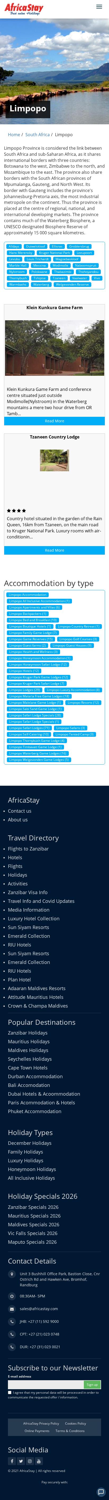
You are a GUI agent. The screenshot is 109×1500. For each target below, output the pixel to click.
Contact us (19, 811)
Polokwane (39, 271)
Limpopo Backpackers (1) (27, 613)
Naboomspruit (85, 265)
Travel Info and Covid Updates (41, 901)
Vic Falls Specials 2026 (32, 1233)
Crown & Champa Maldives (38, 1006)
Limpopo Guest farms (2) (27, 645)
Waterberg (41, 284)
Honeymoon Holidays (32, 1169)
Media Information (28, 910)
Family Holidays (25, 1152)
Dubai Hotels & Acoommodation (44, 1094)
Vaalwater (79, 278)
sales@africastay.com (39, 1308)
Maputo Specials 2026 (32, 1242)
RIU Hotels (19, 944)
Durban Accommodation (35, 1076)
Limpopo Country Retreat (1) (78, 626)
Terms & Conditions (70, 1431)
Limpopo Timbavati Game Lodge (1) (35, 747)
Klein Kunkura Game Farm (54, 307)
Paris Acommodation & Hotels (41, 1102)
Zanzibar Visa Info (28, 892)
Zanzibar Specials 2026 (33, 1207)
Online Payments (37, 1431)
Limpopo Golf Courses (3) (78, 639)
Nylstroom (17, 271)
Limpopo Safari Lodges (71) (29, 728)
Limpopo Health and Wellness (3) (33, 652)
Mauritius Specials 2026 (34, 1216)
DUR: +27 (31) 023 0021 (40, 1346)
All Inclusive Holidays (31, 1178)
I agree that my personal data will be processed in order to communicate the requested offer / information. (53, 1395)
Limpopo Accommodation (27, 594)
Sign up (92, 1384)
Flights (15, 866)
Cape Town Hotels (28, 1067)
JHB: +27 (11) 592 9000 (39, 1321)
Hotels (15, 857)
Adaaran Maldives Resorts (37, 988)
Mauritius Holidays (29, 1041)
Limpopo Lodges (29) (24, 690)
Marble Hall (17, 265)
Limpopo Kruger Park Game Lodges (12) (38, 677)
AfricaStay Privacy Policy (41, 1423)
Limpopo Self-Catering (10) (29, 734)
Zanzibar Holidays (28, 1033)
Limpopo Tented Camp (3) (75, 734)
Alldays (14, 246)
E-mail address (19, 1376)
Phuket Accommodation (34, 1111)
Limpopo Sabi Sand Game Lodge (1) (35, 709)
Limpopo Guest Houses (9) (72, 645)
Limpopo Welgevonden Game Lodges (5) (39, 759)
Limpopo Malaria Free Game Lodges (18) (39, 696)
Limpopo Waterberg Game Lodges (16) (37, 753)
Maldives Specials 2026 (33, 1224)
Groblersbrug (79, 246)
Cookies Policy (75, 1423)
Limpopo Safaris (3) (70, 728)
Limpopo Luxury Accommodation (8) (73, 690)
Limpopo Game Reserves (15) (31, 639)
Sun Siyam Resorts (28, 927)
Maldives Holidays (28, 1050)
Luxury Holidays (25, 1160)
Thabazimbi (62, 271)
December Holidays (30, 1143)
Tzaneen (59, 278)
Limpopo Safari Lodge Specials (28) (35, 715)
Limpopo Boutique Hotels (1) (30, 626)
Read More (54, 420)
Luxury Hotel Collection (34, 918)
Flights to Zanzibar (28, 848)
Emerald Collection (29, 936)
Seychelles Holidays (30, 1059)
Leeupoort (84, 252)
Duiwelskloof (35, 246)
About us (18, 819)
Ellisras (57, 246)
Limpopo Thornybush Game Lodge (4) (37, 740)
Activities (18, 883)
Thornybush (18, 278)
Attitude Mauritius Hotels (35, 997)
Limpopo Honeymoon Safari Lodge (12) (38, 664)
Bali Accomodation (29, 1085)
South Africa (37, 135)
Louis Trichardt (38, 259)
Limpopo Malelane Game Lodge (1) (35, 702)
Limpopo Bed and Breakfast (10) (33, 620)
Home (14, 135)
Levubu (14, 259)
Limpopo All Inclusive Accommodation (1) (39, 601)
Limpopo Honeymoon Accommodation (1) (39, 658)
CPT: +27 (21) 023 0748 (39, 1334)
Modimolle (60, 265)
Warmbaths (17, 284)
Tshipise (40, 278)
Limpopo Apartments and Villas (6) (34, 607)
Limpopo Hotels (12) (24, 671)
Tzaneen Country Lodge (54, 437)
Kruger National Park (54, 252)
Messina (39, 265)
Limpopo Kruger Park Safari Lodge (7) (36, 683)
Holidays (17, 875)
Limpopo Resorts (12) (83, 702)
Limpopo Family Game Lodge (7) (33, 632)
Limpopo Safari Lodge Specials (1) (34, 721)
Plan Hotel (19, 979)
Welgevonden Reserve (72, 284)
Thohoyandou (88, 271)
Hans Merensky (20, 252)
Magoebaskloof (67, 259)
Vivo (97, 278)
